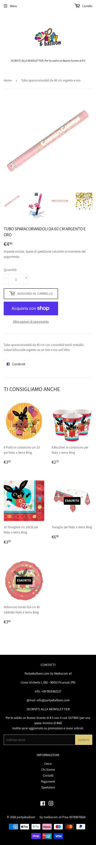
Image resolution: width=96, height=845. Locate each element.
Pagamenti (48, 781)
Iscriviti (83, 740)
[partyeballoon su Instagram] (50, 804)
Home (8, 80)
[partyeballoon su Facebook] (42, 804)
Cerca (48, 764)
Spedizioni (48, 787)
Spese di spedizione (38, 251)
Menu (13, 6)
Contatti (48, 775)
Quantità (10, 269)
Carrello (86, 6)
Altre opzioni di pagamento (31, 321)
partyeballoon (26, 817)
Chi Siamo (48, 769)
